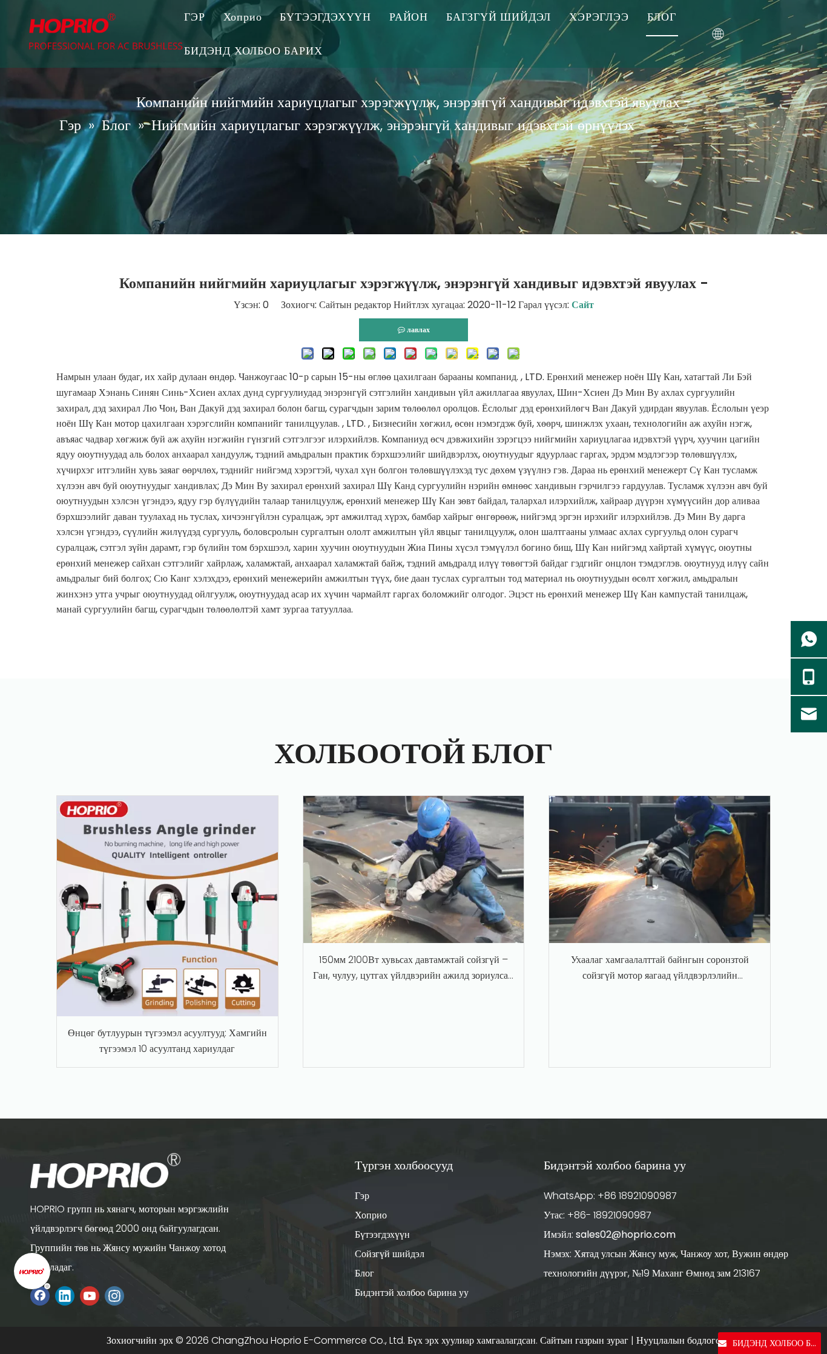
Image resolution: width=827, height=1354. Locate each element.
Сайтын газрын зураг (584, 1340)
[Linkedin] (64, 1296)
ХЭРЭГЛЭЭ (598, 16)
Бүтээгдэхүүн (382, 1234)
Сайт (583, 305)
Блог (364, 1273)
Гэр (362, 1196)
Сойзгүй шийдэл (389, 1254)
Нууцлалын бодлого (678, 1340)
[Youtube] (89, 1296)
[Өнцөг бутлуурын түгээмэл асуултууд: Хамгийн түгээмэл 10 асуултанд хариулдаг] (167, 906)
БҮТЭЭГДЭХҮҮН (325, 16)
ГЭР (194, 16)
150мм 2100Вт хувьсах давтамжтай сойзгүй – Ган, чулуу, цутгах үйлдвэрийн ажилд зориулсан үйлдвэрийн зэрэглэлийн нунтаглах (413, 968)
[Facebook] (40, 1296)
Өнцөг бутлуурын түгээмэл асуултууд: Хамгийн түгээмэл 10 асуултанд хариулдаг (167, 1041)
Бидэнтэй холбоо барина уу (412, 1293)
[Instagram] (114, 1296)
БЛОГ (661, 16)
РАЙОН (408, 16)
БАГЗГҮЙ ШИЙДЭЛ (498, 16)
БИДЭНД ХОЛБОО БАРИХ (253, 50)
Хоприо (242, 16)
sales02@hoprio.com (626, 1234)
